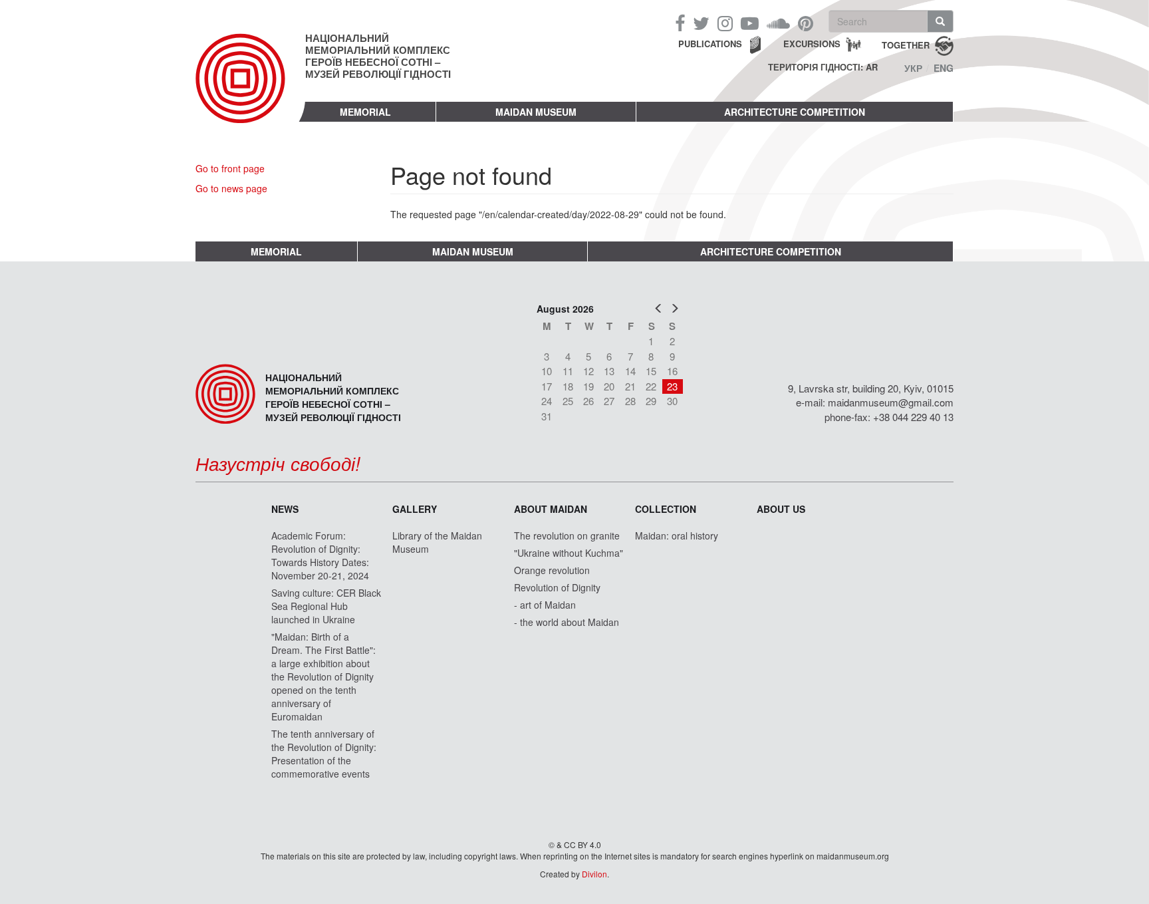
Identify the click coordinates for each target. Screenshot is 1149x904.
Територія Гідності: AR (823, 67)
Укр (913, 68)
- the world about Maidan (566, 622)
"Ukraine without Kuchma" (568, 552)
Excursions (811, 43)
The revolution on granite (567, 535)
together (906, 44)
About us (781, 509)
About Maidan (550, 509)
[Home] (250, 89)
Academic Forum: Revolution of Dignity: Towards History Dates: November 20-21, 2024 (320, 555)
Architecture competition (794, 111)
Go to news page (231, 188)
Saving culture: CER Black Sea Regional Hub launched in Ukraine (326, 606)
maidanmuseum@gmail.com (891, 402)
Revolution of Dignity (557, 587)
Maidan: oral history (676, 535)
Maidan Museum (535, 111)
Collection (665, 509)
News (285, 509)
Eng (944, 68)
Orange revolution (552, 570)
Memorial (365, 111)
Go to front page (230, 168)
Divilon (594, 873)
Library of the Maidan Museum (437, 542)
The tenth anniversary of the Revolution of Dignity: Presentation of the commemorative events (323, 753)
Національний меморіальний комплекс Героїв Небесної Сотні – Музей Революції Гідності (378, 56)
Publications (710, 43)
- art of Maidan (545, 604)
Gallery (414, 509)
